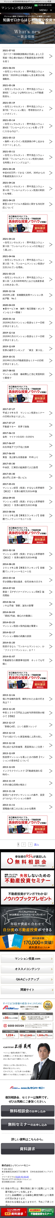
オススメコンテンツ (27, 969)
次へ (36, 844)
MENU (43, 10)
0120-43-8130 (44, 5)
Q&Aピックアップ (27, 979)
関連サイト (27, 989)
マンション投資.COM (16, 7)
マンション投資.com (27, 958)
